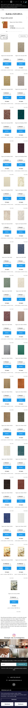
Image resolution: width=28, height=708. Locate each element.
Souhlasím (20, 704)
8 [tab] (18, 31)
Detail (7, 64)
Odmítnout (7, 704)
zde (15, 696)
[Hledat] (21, 2)
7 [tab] (16, 31)
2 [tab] (8, 31)
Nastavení (14, 699)
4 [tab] (11, 31)
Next (26, 18)
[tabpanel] (14, 25)
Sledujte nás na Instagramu (14, 637)
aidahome (13, 684)
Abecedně (5, 37)
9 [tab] (19, 31)
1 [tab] (6, 31)
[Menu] (2, 2)
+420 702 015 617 (15, 677)
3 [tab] (10, 31)
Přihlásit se (21, 664)
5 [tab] (13, 31)
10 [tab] (21, 31)
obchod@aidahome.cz (15, 680)
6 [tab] (14, 31)
